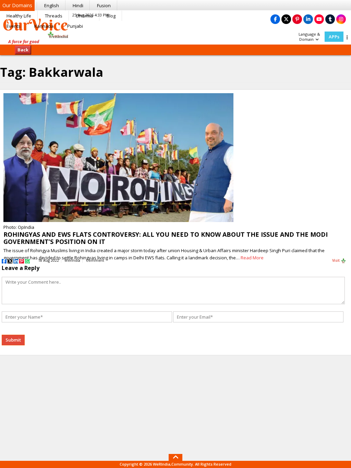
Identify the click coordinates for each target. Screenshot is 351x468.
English (51, 5)
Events (14, 26)
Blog (111, 16)
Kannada (43, 26)
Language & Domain (309, 37)
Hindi (78, 5)
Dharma (84, 16)
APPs (334, 37)
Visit (336, 260)
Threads (53, 16)
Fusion (104, 5)
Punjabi (75, 26)
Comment (95, 260)
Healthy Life (19, 16)
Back (22, 50)
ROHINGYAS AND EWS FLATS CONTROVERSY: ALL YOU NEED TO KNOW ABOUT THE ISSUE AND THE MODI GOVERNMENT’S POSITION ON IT (165, 238)
